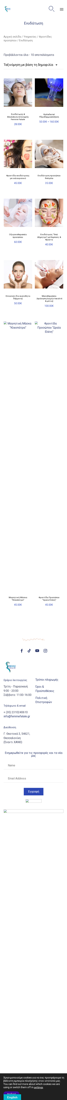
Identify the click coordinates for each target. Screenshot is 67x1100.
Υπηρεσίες (30, 36)
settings (38, 1087)
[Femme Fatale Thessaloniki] (8, 9)
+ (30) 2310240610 (16, 712)
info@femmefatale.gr (17, 716)
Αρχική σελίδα (12, 36)
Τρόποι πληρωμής (46, 679)
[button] (33, 791)
